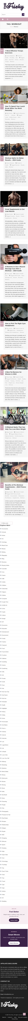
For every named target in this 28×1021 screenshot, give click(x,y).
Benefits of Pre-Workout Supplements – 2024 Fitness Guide (15, 487)
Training (12, 381)
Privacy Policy (15, 1019)
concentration (13, 496)
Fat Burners (13, 379)
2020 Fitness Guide (15, 493)
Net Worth (4, 794)
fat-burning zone (19, 436)
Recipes (4, 821)
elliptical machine (9, 436)
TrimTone (18, 381)
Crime (3, 608)
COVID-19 (4, 605)
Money (3, 774)
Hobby (3, 715)
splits (6, 167)
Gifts (3, 671)
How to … (4, 728)
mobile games (13, 117)
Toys (3, 878)
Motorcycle (4, 778)
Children (4, 585)
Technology (5, 861)
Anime (3, 535)
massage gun (8, 277)
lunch (6, 117)
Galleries (4, 658)
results (22, 165)
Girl (3, 675)
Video (3, 894)
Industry (4, 731)
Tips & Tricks (5, 871)
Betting (3, 552)
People (3, 804)
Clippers (4, 592)
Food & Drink (5, 651)
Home (3, 718)
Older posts (5, 523)
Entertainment (5, 631)
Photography (5, 811)
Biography (4, 555)
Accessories (5, 528)
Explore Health (14, 920)
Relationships (5, 824)
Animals (4, 532)
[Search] (23, 14)
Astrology (4, 542)
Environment (5, 635)
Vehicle (4, 891)
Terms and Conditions (22, 1017)
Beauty (3, 548)
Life (3, 748)
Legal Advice (5, 745)
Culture (4, 615)
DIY (3, 621)
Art (2, 538)
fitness (16, 59)
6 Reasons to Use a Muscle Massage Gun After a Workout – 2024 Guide (15, 269)
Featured (4, 645)
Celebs (3, 582)
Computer (4, 598)
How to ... (7, 115)
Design (3, 618)
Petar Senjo (9, 273)
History (3, 711)
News (3, 798)
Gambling (4, 661)
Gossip (3, 678)
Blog (3, 558)
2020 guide (17, 275)
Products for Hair (6, 814)
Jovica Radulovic (10, 55)
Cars (3, 572)
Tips (17, 57)
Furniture (4, 655)
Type (3, 884)
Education (4, 628)
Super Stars (5, 854)
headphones (20, 330)
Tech (6, 275)
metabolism (21, 496)
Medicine (4, 768)
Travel (3, 881)
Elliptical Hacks (18, 434)
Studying (4, 848)
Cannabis (4, 568)
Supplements (8, 218)
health (19, 379)
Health (6, 57)
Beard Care (5, 545)
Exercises (11, 59)
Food (3, 648)
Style (3, 851)
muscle (18, 216)
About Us (4, 1017)
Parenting (4, 801)
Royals (3, 831)
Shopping (4, 838)
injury (22, 275)
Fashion (4, 641)
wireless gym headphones (12, 332)
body (6, 59)
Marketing (4, 764)
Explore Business (14, 943)
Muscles (22, 59)
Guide (3, 681)
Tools (3, 874)
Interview (4, 738)
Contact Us (10, 1017)
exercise (17, 165)
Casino (3, 575)
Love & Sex (5, 755)
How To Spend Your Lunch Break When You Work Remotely (15, 108)
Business (22, 113)
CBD (3, 578)
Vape (3, 888)
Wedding (4, 901)
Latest (15, 1017)
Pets (3, 808)
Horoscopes (5, 721)
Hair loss (4, 698)
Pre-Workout (8, 497)
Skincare (4, 841)
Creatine (13, 216)
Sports (3, 844)
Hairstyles (4, 701)
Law (3, 741)
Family (3, 638)
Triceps (7, 61)
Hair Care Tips (5, 691)
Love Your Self (5, 758)
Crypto (3, 612)
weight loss (12, 382)
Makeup (4, 761)
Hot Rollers (4, 725)
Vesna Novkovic (10, 163)
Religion (4, 828)
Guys (3, 685)
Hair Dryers (5, 695)
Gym (14, 330)
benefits (7, 496)
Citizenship (4, 588)
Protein (22, 216)
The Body (12, 57)
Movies (4, 781)
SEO (3, 834)
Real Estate (5, 818)
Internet (4, 735)
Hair (3, 688)
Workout (12, 61)
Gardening (4, 668)
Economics (4, 625)
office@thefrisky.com (9, 994)
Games (4, 665)
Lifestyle (13, 115)
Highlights (4, 708)
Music (3, 788)
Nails (3, 791)
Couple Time (5, 602)
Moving (4, 784)
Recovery (20, 277)
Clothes (4, 595)
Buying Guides (5, 565)
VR (3, 897)
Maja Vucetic (9, 214)
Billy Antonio (9, 113)
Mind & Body (5, 771)
